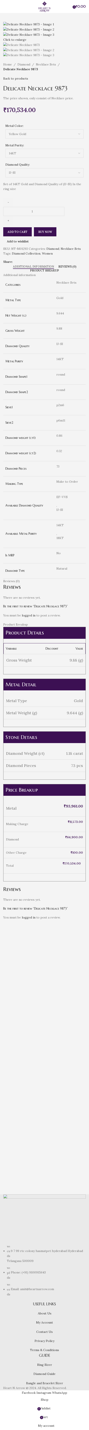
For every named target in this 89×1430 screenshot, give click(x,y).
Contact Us (44, 1332)
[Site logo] (44, 6)
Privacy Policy (44, 1341)
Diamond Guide (44, 1374)
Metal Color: (14, 126)
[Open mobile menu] (5, 6)
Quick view (20, 1028)
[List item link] (44, 1270)
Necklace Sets (46, 64)
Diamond (23, 64)
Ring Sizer (44, 1365)
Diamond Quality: (17, 165)
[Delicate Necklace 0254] (66, 962)
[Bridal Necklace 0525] (23, 1085)
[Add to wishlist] (32, 1028)
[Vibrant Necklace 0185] (23, 962)
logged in (28, 615)
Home (7, 64)
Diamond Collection (26, 253)
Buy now (45, 232)
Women (47, 253)
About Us (44, 1313)
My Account (44, 1322)
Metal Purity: (14, 145)
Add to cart (17, 232)
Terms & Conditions (44, 1350)
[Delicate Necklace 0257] (66, 1085)
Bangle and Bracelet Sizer (44, 1383)
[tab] (33, 267)
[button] (8, 1028)
